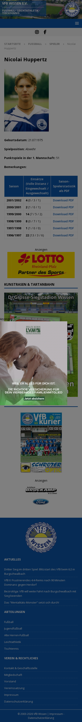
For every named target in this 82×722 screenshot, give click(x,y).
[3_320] (33, 403)
